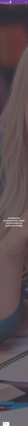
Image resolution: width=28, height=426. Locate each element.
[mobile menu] (26, 2)
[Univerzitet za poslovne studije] (6, 2)
